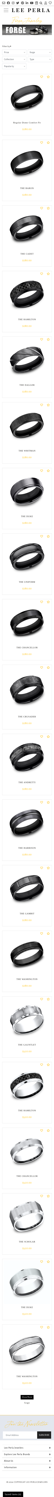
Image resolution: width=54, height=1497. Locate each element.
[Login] (45, 3)
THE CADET (27, 254)
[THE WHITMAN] (27, 425)
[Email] (3, 3)
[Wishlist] (50, 3)
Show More (27, 1397)
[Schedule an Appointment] (36, 3)
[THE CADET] (27, 229)
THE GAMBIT (27, 913)
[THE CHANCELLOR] (27, 622)
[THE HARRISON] (27, 823)
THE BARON (27, 188)
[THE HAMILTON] (27, 294)
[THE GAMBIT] (27, 888)
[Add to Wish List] (41, 77)
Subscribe (44, 1435)
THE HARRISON (27, 848)
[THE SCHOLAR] (27, 1217)
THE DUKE (27, 516)
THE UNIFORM (27, 582)
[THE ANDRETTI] (27, 757)
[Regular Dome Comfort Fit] (27, 97)
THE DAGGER (27, 385)
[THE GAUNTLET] (27, 1020)
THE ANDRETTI (27, 782)
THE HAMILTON (27, 319)
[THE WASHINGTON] (27, 954)
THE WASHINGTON (27, 979)
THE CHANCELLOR (27, 647)
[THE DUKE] (27, 491)
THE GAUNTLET (27, 1045)
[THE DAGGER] (27, 360)
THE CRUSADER (27, 716)
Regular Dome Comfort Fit (27, 122)
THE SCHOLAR (27, 1242)
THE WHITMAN (27, 451)
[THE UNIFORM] (27, 557)
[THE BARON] (27, 163)
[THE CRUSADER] (27, 689)
